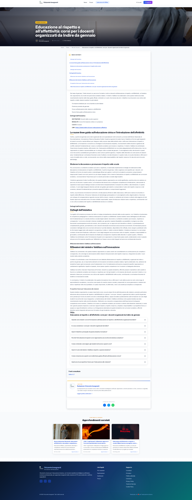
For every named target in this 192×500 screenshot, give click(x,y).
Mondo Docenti (41, 22)
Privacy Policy (130, 481)
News (85, 2)
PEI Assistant (100, 470)
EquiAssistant (101, 473)
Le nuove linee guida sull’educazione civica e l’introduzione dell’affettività (89, 62)
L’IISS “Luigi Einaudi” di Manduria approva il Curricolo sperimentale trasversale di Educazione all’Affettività (95, 443)
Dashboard (100, 476)
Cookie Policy (130, 486)
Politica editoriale (130, 476)
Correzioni (129, 478)
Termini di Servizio (131, 484)
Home (62, 47)
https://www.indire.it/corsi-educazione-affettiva (91, 127)
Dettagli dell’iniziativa (75, 59)
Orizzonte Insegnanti (44, 41)
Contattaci (129, 470)
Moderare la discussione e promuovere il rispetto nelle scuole (85, 66)
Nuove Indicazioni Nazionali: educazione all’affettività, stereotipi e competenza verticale (65, 443)
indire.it (71, 374)
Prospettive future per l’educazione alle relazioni (82, 83)
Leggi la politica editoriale (84, 393)
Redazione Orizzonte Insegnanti (88, 386)
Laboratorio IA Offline (102, 2)
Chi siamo (128, 473)
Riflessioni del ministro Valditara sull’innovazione (82, 76)
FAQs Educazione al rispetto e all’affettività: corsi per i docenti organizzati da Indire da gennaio (93, 86)
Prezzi (91, 2)
